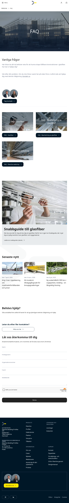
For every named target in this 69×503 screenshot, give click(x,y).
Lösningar (49, 428)
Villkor (50, 497)
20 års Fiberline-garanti (55, 461)
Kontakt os (26, 76)
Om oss (28, 450)
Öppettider (51, 453)
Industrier (49, 431)
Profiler (28, 429)
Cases (28, 453)
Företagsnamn (6, 354)
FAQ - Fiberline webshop (11, 164)
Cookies (64, 497)
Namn (4, 347)
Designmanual (53, 464)
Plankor (28, 435)
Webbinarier (30, 459)
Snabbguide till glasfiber (24, 229)
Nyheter (28, 456)
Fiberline (28, 426)
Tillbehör (29, 441)
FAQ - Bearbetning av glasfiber (47, 135)
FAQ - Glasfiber (9, 135)
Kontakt (50, 450)
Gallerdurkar (30, 432)
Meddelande (5, 377)
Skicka (34, 400)
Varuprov (29, 438)
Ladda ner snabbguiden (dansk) (13, 240)
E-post (4, 370)
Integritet (57, 497)
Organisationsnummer (8, 362)
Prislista (28, 467)
